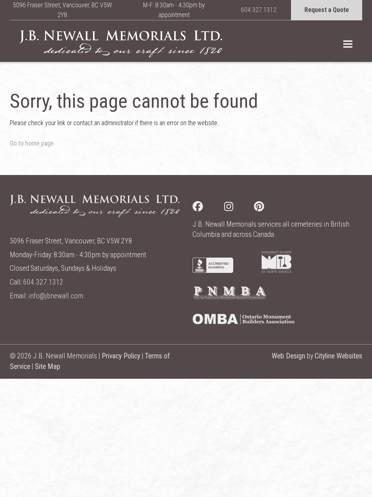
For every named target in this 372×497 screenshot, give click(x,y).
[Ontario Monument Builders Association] (244, 322)
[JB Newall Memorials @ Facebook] (208, 208)
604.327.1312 (258, 9)
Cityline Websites (338, 356)
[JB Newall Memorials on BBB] (213, 270)
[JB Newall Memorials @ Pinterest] (269, 208)
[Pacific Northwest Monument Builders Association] (230, 298)
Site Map (47, 366)
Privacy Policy (121, 356)
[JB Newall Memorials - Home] (121, 43)
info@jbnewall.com (55, 296)
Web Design (288, 356)
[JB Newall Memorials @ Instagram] (239, 208)
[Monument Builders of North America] (276, 270)
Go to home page (32, 143)
